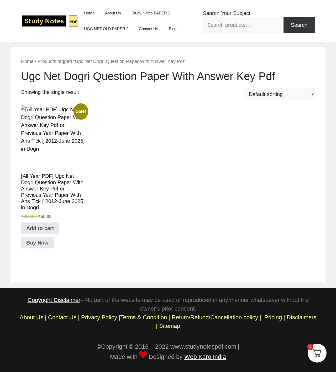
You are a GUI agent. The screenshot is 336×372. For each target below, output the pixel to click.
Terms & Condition (143, 317)
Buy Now (37, 243)
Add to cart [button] (40, 228)
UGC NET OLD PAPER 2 (106, 28)
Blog (172, 28)
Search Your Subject (226, 13)
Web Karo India (205, 356)
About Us (113, 13)
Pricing (273, 317)
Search (299, 25)
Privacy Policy (99, 317)
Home (89, 13)
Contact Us (148, 28)
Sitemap (169, 326)
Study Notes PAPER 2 (151, 13)
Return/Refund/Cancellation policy (215, 317)
